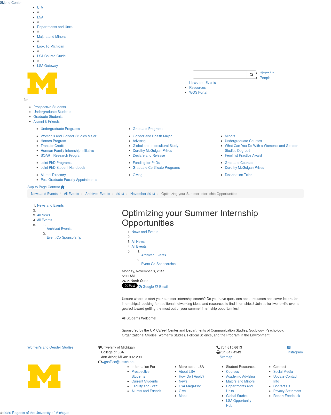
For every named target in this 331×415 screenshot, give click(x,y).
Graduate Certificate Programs (156, 167)
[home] (63, 186)
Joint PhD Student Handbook (63, 167)
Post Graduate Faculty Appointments (69, 179)
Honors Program (53, 140)
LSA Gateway (47, 65)
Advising (139, 140)
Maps (183, 395)
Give (182, 390)
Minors (230, 135)
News (183, 381)
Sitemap (226, 356)
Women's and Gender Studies (50, 347)
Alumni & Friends (46, 121)
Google (148, 286)
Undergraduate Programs (60, 128)
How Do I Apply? (191, 376)
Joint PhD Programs (56, 162)
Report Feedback (286, 395)
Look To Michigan (50, 46)
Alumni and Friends (146, 390)
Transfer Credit (52, 145)
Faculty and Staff (144, 385)
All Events (71, 193)
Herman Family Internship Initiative (67, 150)
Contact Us (281, 385)
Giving (137, 174)
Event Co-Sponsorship (64, 237)
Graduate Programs (148, 128)
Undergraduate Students (52, 111)
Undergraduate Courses (243, 140)
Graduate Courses (239, 162)
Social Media (283, 371)
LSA (40, 17)
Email (163, 286)
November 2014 (142, 193)
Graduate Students (48, 116)
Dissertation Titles (238, 174)
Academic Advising (240, 376)
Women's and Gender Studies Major (68, 135)
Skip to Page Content (43, 186)
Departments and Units (54, 26)
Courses (232, 371)
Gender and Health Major (152, 135)
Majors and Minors (51, 36)
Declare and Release (149, 155)
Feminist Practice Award (243, 155)
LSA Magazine (190, 385)
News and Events (44, 193)
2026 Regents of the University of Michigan (36, 412)
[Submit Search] (251, 74)
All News (43, 214)
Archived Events (97, 193)
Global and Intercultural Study (155, 145)
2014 (120, 193)
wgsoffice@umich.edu (118, 361)
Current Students (145, 381)
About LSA (187, 371)
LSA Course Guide (51, 55)
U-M (40, 7)
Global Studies (237, 395)
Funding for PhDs (146, 162)
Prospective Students (49, 106)
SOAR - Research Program (61, 155)
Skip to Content (12, 2)
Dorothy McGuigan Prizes (152, 150)
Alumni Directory (53, 174)
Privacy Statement (287, 390)
